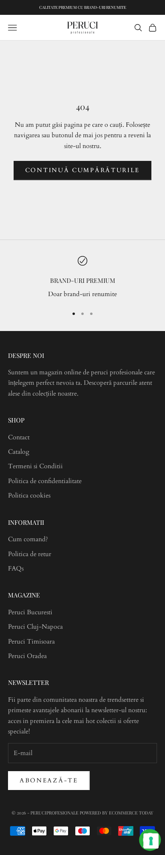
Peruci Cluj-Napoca (35, 626)
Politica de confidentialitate (45, 481)
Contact (19, 437)
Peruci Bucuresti (30, 612)
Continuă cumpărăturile (82, 170)
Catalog (18, 451)
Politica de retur (29, 554)
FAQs (16, 568)
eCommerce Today (131, 813)
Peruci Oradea (27, 656)
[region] (82, 278)
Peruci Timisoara (31, 641)
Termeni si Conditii (35, 466)
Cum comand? (28, 539)
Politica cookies (29, 495)
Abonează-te (49, 780)
